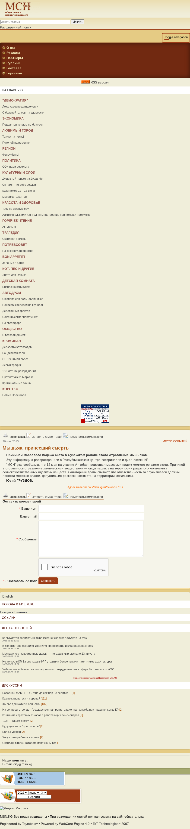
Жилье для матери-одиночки (21, 704)
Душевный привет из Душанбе (22, 178)
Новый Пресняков (14, 395)
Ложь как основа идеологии (20, 106)
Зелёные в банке (13, 263)
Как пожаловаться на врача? (21, 698)
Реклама (13, 53)
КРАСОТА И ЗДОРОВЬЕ (21, 202)
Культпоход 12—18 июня (18, 190)
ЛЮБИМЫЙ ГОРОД (17, 130)
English (7, 596)
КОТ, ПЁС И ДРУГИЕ (18, 269)
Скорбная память (13, 238)
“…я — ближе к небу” (16, 720)
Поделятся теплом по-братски (22, 124)
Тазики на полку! (13, 136)
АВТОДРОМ (11, 293)
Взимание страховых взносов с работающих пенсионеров (40, 715)
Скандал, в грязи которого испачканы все (29, 743)
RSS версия (99, 82)
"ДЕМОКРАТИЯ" (15, 100)
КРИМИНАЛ (11, 341)
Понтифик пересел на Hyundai (22, 305)
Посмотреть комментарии (85, 436)
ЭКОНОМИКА (13, 118)
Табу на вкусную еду (15, 208)
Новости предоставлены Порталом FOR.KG (95, 678)
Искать (77, 22)
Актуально (9, 226)
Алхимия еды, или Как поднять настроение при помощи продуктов (46, 214)
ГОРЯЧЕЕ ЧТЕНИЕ (17, 220)
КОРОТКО (10, 389)
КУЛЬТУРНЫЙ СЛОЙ (18, 172)
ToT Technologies (105, 824)
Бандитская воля (13, 353)
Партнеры (14, 58)
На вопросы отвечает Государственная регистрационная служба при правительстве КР (60, 709)
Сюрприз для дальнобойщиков (22, 299)
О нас (11, 47)
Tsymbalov (30, 824)
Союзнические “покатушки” (20, 317)
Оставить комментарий (46, 436)
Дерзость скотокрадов (17, 347)
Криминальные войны (16, 383)
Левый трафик (11, 365)
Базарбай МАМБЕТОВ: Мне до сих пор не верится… (36, 693)
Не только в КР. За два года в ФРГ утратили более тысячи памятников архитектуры (57, 661)
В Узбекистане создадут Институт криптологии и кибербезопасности (48, 645)
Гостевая (13, 68)
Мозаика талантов (14, 196)
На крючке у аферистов (17, 251)
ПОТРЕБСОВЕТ (14, 245)
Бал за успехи (11, 731)
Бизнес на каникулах (16, 287)
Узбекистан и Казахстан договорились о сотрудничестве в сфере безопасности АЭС (58, 669)
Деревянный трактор (16, 311)
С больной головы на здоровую (23, 112)
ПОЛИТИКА (11, 160)
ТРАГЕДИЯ (10, 232)
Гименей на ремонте (16, 142)
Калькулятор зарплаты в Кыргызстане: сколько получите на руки (45, 638)
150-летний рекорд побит (19, 371)
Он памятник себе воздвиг (19, 184)
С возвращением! (13, 335)
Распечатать (16, 436)
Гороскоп (14, 73)
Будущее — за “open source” (21, 726)
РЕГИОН (9, 148)
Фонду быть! (10, 154)
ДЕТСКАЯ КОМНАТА (18, 281)
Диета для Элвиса (14, 275)
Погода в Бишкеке (13, 612)
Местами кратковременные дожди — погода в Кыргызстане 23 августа (48, 653)
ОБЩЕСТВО (12, 329)
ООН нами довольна (15, 166)
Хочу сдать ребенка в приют (20, 737)
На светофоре (11, 323)
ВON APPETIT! (13, 257)
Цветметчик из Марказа (18, 377)
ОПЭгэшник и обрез (15, 359)
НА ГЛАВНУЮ (12, 90)
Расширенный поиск (15, 27)
